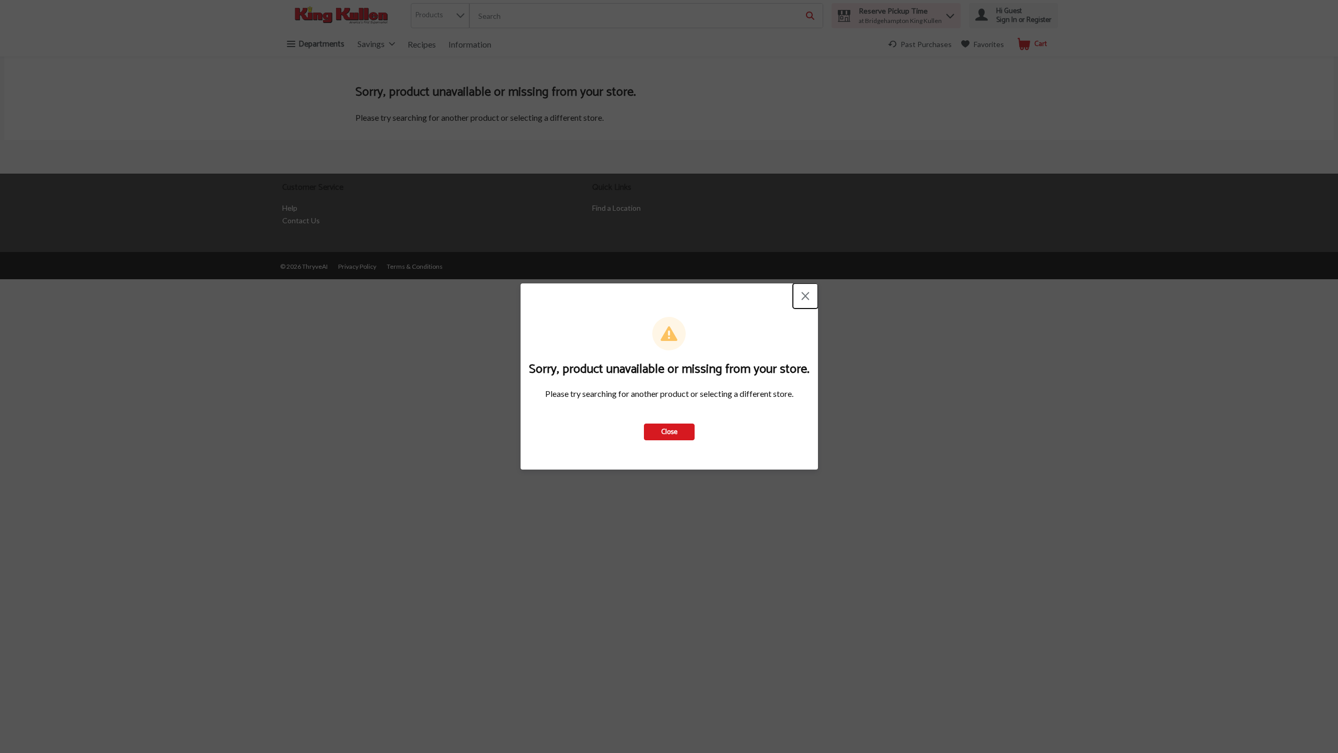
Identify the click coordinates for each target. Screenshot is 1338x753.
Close (669, 432)
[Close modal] (805, 296)
